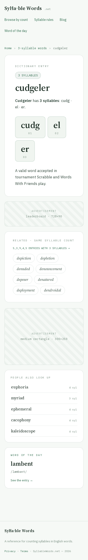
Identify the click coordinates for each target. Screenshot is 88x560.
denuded (23, 269)
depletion (47, 258)
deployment (26, 290)
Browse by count (16, 20)
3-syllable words (32, 48)
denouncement (50, 269)
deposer (22, 279)
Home (8, 48)
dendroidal (52, 290)
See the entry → (22, 480)
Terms (24, 551)
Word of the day (16, 31)
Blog (63, 20)
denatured (46, 279)
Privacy (10, 551)
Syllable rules (43, 20)
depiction (24, 258)
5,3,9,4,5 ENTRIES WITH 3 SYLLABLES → (41, 248)
